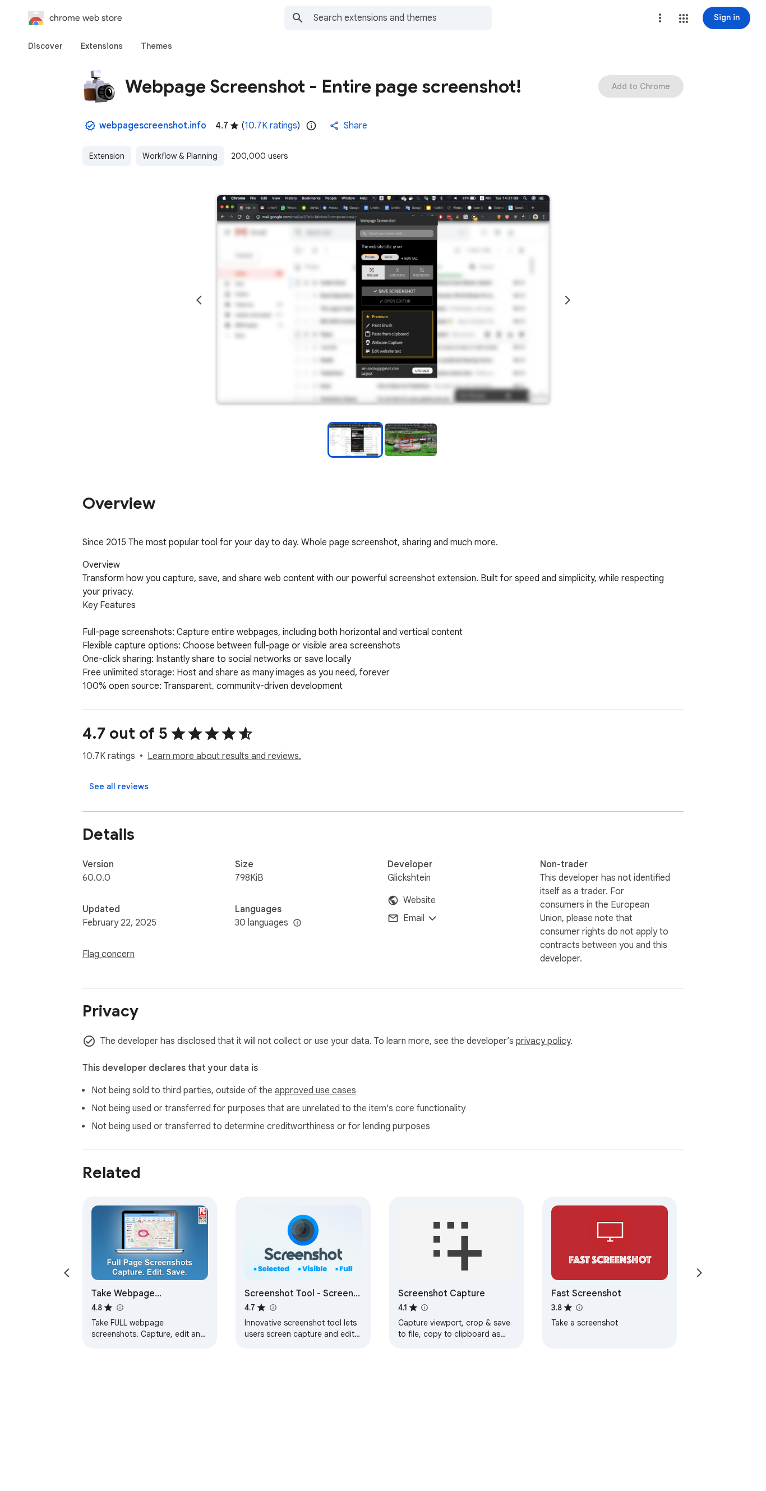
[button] (683, 18)
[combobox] (402, 18)
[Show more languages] (297, 923)
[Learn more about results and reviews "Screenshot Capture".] (424, 1307)
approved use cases (315, 1090)
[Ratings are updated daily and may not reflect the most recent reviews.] (311, 125)
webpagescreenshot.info (152, 125)
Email (413, 918)
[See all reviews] (118, 786)
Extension (106, 156)
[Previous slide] (199, 300)
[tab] (45, 46)
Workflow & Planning (180, 156)
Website (419, 900)
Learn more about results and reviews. (224, 756)
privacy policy (543, 1041)
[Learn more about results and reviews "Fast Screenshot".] (579, 1307)
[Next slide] (567, 300)
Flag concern (108, 954)
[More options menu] (660, 18)
